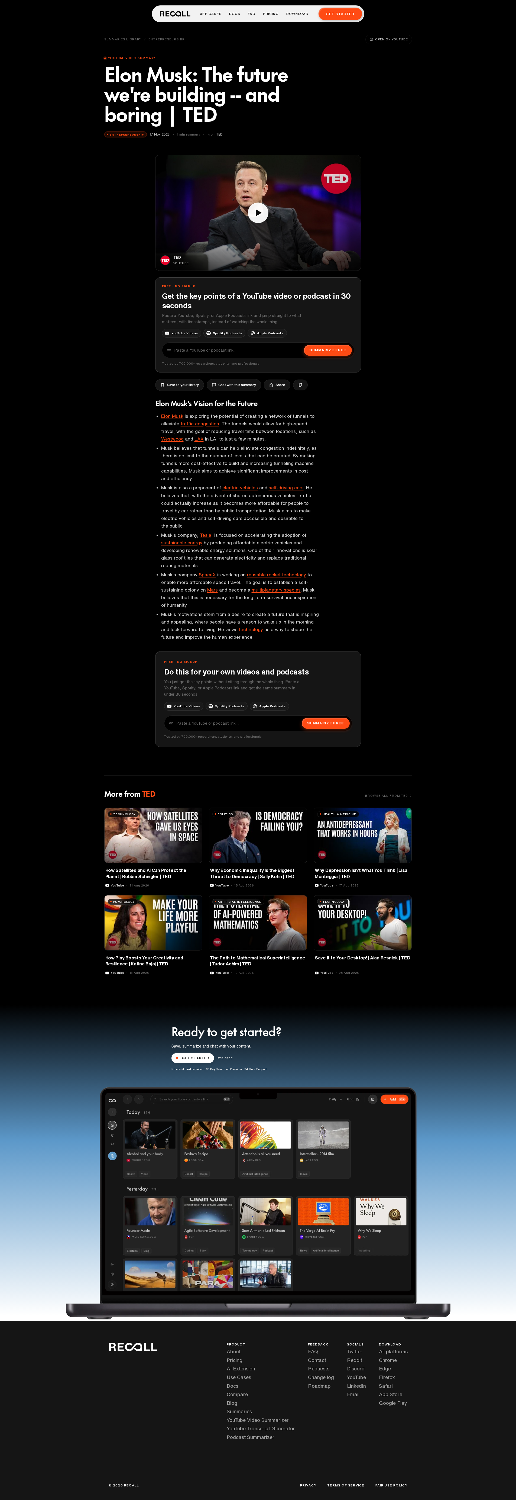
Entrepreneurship (166, 39)
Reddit (354, 1360)
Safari (386, 1385)
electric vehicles (240, 487)
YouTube (356, 1377)
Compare (237, 1394)
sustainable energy (181, 542)
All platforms (393, 1351)
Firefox (387, 1377)
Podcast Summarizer (250, 1437)
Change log (321, 1377)
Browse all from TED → (388, 795)
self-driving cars (286, 487)
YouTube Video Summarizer (258, 1420)
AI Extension (241, 1368)
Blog (232, 1403)
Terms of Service (345, 1485)
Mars (212, 589)
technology (251, 629)
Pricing (270, 13)
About (234, 1351)
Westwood (172, 438)
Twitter (354, 1351)
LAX (199, 438)
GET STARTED (196, 1058)
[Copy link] (300, 385)
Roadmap (319, 1385)
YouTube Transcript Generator (261, 1428)
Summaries (239, 1411)
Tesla (205, 535)
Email (353, 1394)
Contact (317, 1360)
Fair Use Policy (391, 1485)
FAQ (252, 13)
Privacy (308, 1485)
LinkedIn (356, 1385)
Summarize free (327, 350)
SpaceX (207, 574)
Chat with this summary (237, 385)
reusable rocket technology (276, 574)
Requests (318, 1368)
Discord (356, 1368)
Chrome (388, 1360)
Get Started (340, 14)
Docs (234, 13)
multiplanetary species (276, 589)
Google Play (393, 1403)
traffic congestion (200, 423)
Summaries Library (123, 39)
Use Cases (211, 13)
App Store (390, 1394)
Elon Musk (172, 416)
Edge (385, 1368)
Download (297, 13)
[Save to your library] (195, 813)
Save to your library (183, 385)
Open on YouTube (391, 39)
